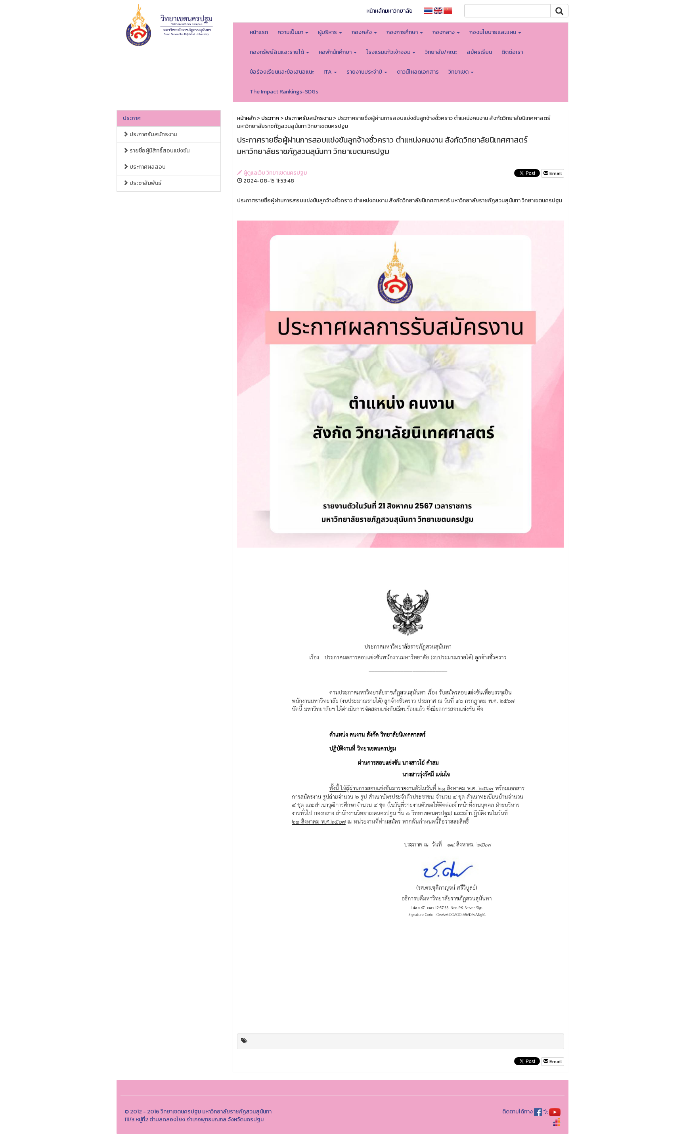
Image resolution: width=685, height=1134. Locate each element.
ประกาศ (132, 118)
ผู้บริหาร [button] (328, 32)
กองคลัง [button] (362, 32)
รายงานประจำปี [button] (364, 72)
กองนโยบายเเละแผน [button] (493, 32)
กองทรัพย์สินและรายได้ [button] (277, 52)
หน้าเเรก (259, 32)
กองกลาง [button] (444, 32)
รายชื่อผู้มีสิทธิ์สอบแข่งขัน (158, 151)
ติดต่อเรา (512, 52)
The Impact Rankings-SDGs (284, 92)
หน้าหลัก (246, 118)
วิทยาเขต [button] (459, 72)
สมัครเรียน (479, 52)
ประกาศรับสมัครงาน (152, 134)
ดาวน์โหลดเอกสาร (418, 72)
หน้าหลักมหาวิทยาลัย (389, 11)
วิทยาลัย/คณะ (441, 52)
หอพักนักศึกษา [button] (336, 52)
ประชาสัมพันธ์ (144, 183)
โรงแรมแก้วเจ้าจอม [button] (388, 52)
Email (555, 173)
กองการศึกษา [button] (403, 32)
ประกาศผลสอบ (147, 167)
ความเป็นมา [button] (290, 32)
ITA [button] (328, 72)
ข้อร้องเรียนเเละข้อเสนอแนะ (282, 72)
